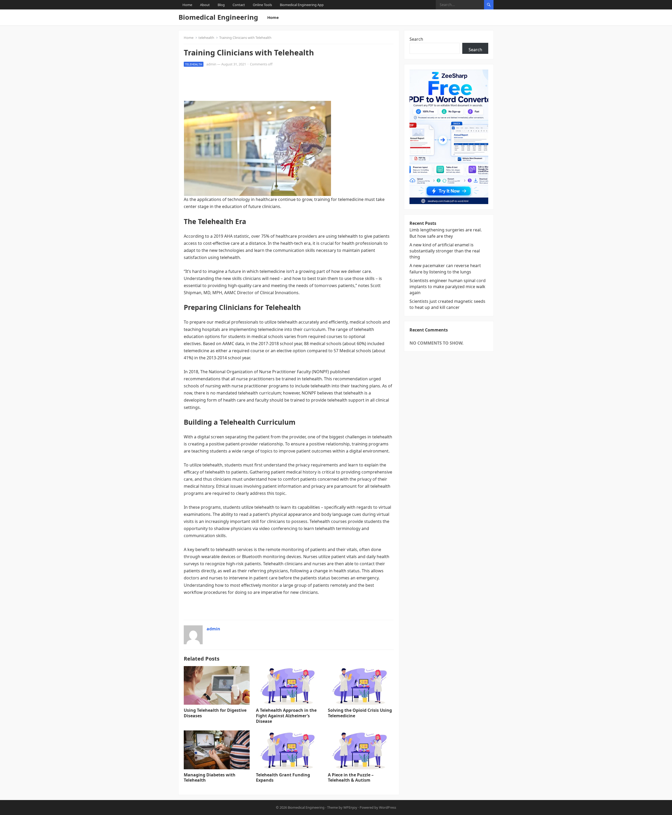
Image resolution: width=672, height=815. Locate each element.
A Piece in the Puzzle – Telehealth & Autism (351, 777)
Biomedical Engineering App (302, 4)
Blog (221, 4)
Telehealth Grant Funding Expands (283, 777)
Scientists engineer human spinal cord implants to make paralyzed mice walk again (448, 286)
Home (187, 4)
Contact (239, 4)
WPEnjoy (350, 807)
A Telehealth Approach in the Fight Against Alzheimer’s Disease (286, 715)
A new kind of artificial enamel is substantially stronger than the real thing (445, 251)
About (205, 4)
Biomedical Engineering (218, 17)
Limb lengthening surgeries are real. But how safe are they (446, 233)
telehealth (206, 37)
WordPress (387, 807)
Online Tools (262, 4)
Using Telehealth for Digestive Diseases (215, 713)
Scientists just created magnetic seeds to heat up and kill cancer (447, 304)
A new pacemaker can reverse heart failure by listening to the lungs (445, 268)
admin (211, 64)
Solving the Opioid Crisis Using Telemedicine (360, 713)
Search (416, 39)
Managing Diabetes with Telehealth (209, 777)
